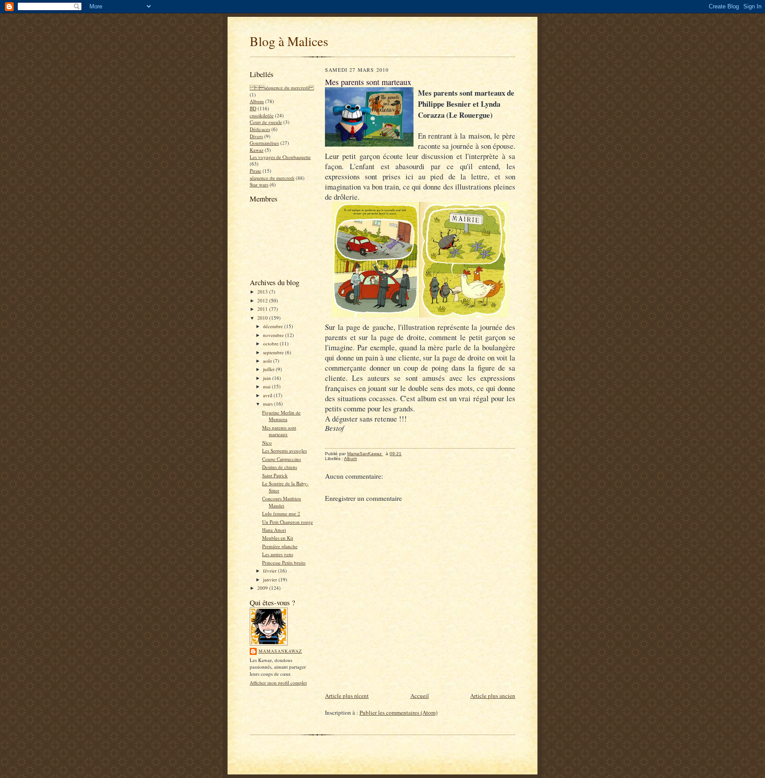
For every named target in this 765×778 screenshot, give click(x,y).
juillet (269, 369)
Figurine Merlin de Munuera (281, 416)
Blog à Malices (289, 41)
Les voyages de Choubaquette (280, 157)
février (270, 570)
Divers (256, 136)
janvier (270, 579)
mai (267, 386)
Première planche (280, 546)
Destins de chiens (279, 467)
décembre (273, 326)
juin (267, 378)
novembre (274, 335)
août (268, 360)
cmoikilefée (262, 115)
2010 (263, 317)
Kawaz (256, 150)
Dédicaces (260, 129)
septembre (274, 352)
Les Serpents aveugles (284, 450)
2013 (263, 291)
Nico (267, 442)
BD (253, 108)
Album (257, 101)
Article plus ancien (492, 696)
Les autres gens (277, 554)
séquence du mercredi (272, 177)
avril (268, 395)
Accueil (419, 696)
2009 (263, 587)
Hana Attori (274, 529)
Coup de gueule (266, 122)
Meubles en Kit (277, 537)
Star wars (259, 184)
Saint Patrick (275, 475)
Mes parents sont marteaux (279, 431)
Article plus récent (347, 696)
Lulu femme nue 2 (281, 513)
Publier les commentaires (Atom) (398, 712)
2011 (263, 309)
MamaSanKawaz (280, 651)
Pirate (255, 170)
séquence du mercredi (282, 87)
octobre (271, 343)
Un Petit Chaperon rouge (287, 522)
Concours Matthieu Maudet (281, 502)
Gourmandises (264, 142)
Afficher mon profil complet (278, 682)
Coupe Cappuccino (281, 459)
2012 (263, 300)
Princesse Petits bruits (283, 562)
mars (268, 403)
